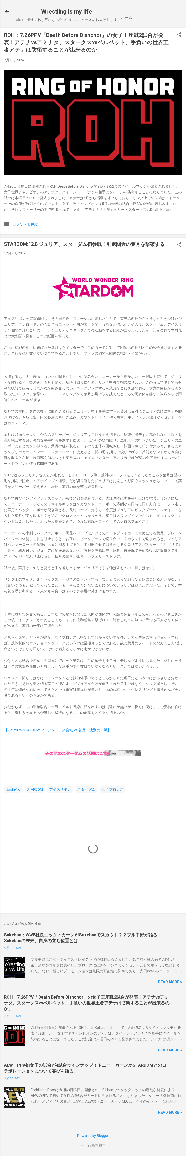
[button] (179, 35)
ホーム (126, 17)
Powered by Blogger (93, 1136)
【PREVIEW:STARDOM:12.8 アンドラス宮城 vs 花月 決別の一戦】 (57, 730)
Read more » (170, 982)
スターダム (86, 789)
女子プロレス (113, 789)
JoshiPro (13, 789)
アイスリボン (60, 789)
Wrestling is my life (66, 11)
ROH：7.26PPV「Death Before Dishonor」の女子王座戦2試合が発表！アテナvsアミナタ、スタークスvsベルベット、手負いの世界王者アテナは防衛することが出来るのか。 (86, 42)
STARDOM (35, 789)
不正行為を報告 (93, 1145)
